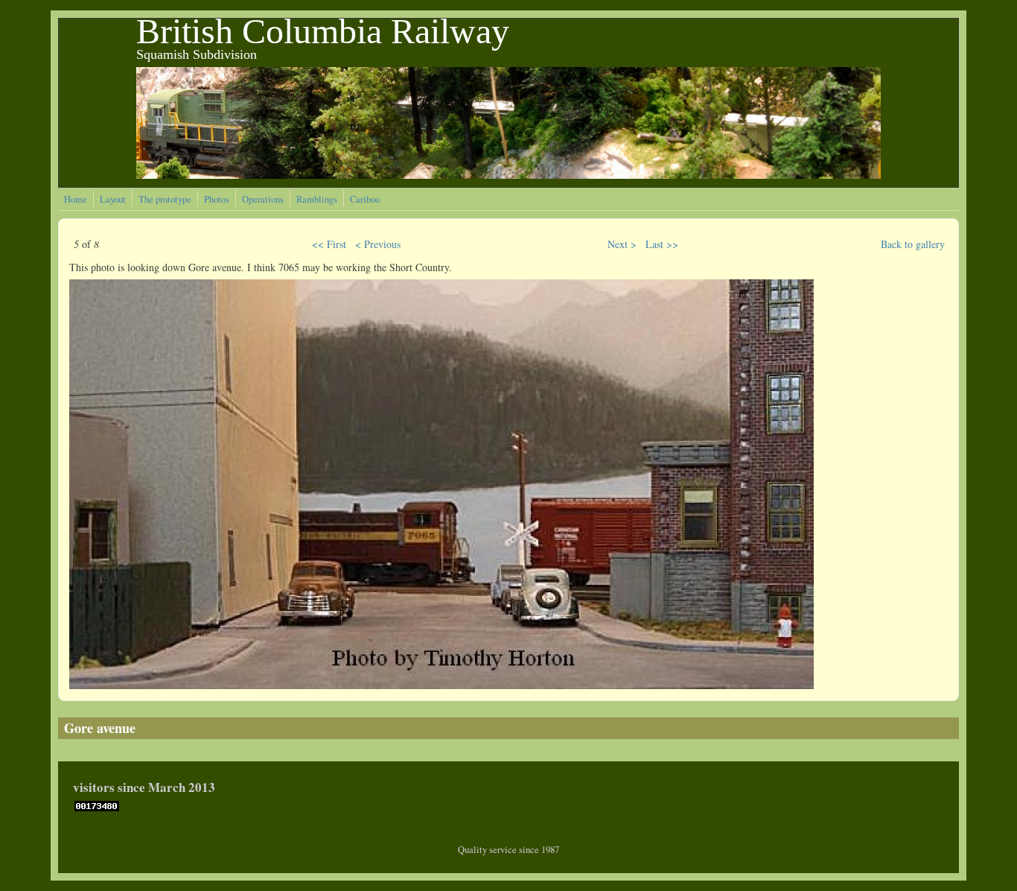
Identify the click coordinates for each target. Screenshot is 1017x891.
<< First (329, 244)
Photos (216, 199)
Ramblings (316, 199)
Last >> (661, 244)
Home (75, 199)
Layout (113, 199)
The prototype (164, 199)
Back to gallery (913, 244)
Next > (622, 244)
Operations (263, 199)
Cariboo (365, 199)
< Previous (378, 244)
